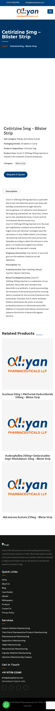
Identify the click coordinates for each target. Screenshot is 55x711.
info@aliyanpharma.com (34, 2)
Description (11, 191)
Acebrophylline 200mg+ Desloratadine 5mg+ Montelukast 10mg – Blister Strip (27, 457)
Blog (4, 588)
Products (6, 604)
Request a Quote (16, 174)
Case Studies (7, 592)
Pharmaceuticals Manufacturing (15, 636)
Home (4, 46)
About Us (6, 584)
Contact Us (6, 608)
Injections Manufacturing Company (17, 657)
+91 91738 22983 (11, 672)
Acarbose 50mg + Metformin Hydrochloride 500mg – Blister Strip (27, 396)
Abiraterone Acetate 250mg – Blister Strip (27, 517)
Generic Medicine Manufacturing (16, 628)
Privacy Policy (8, 612)
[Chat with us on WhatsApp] (6, 704)
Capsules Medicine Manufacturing (16, 653)
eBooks (5, 596)
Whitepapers (7, 600)
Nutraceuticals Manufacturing (15, 649)
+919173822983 (12, 2)
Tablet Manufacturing (11, 644)
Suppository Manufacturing (13, 640)
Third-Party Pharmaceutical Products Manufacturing (24, 632)
